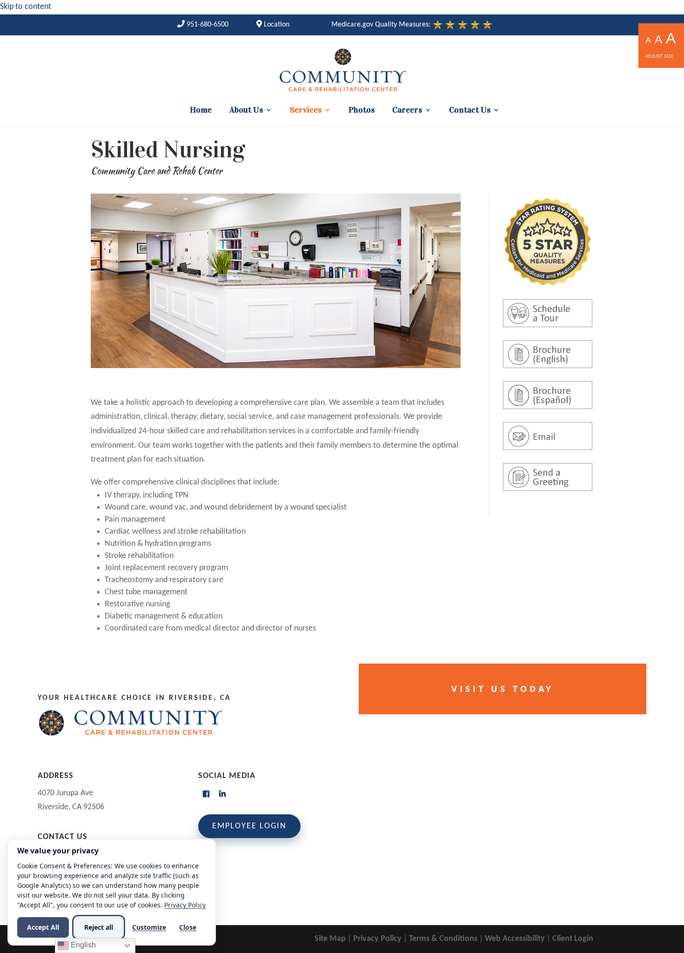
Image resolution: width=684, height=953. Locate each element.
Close (187, 927)
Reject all (98, 927)
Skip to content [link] (25, 6)
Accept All (43, 927)
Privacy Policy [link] (377, 938)
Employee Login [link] (249, 826)
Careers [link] (407, 111)
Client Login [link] (572, 938)
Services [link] (306, 111)
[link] (202, 24)
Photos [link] (362, 111)
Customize (149, 927)
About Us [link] (246, 111)
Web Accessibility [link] (515, 938)
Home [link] (201, 111)
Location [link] (275, 24)
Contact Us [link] (469, 111)
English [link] (82, 945)
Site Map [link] (330, 938)
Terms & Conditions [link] (443, 938)
